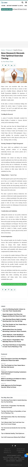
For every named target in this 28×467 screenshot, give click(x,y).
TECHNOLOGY (13, 459)
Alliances (20, 452)
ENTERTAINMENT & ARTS (14, 455)
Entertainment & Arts (15, 5)
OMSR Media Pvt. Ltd (16, 465)
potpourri (9, 50)
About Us (7, 449)
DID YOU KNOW (10, 461)
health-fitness (18, 50)
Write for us (7, 452)
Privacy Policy (21, 450)
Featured (4, 354)
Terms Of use (21, 449)
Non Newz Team (8, 61)
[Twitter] (15, 445)
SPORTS (6, 459)
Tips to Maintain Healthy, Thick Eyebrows (12, 433)
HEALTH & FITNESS (8, 457)
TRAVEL (23, 457)
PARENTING (21, 459)
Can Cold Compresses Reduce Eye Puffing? (13, 437)
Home (3, 5)
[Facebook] (12, 445)
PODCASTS (19, 461)
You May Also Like (7, 397)
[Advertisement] (14, 26)
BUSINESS (17, 457)
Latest (3, 306)
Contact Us (7, 450)
